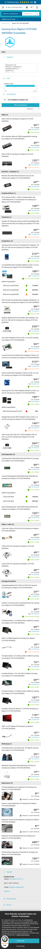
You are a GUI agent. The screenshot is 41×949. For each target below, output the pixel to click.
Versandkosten (35, 129)
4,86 (19, 2)
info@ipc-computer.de (16, 887)
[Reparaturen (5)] (20, 65)
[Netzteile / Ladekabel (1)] (20, 67)
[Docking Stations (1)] (20, 69)
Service (8, 905)
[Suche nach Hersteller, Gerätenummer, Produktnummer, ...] (37, 14)
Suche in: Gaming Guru (10, 14)
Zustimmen (20, 941)
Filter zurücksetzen (20, 105)
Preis (8, 78)
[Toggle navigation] (3, 7)
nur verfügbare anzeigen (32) (18, 100)
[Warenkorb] (37, 7)
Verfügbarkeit (11, 94)
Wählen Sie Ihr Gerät (8, 19)
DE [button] (31, 7)
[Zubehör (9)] (20, 71)
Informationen (11, 899)
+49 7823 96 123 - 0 (16, 879)
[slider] (5, 86)
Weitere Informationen (23, 935)
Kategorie (9, 57)
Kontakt (9, 872)
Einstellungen (20, 946)
